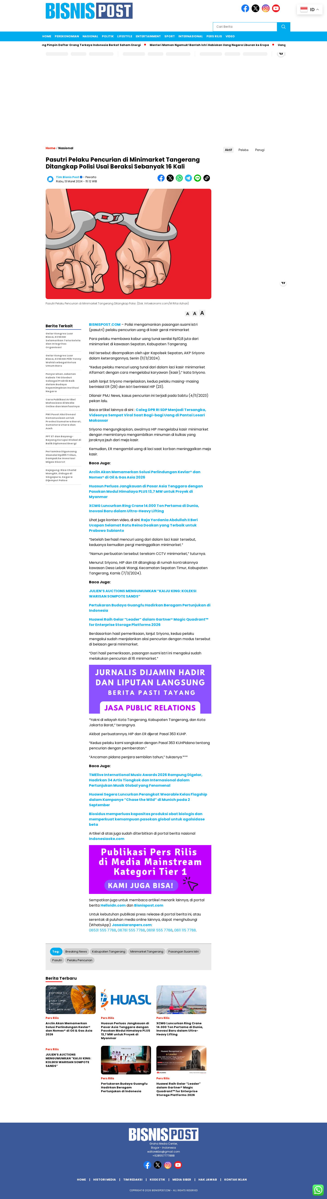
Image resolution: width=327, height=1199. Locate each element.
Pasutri (57, 960)
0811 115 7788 (185, 930)
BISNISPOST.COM (105, 324)
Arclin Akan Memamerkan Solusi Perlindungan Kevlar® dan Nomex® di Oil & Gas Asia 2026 (144, 474)
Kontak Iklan (235, 1179)
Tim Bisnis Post (67, 177)
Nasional (90, 36)
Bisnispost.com (148, 905)
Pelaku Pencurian (79, 960)
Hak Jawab (207, 1179)
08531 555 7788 (102, 930)
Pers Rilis (214, 36)
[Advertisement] (163, 105)
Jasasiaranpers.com (131, 924)
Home (46, 36)
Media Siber (181, 1179)
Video (230, 36)
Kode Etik (157, 1179)
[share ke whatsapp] (180, 180)
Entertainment (148, 36)
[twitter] (256, 11)
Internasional (190, 36)
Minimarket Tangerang (146, 951)
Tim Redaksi (132, 1179)
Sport (169, 36)
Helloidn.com (113, 905)
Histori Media (104, 1179)
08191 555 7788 (160, 930)
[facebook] (246, 11)
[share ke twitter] (171, 180)
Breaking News (76, 951)
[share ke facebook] (162, 180)
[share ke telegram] (189, 180)
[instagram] (266, 11)
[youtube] (276, 11)
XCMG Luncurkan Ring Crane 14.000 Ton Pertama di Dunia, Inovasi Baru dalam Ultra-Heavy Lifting (144, 508)
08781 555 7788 (131, 930)
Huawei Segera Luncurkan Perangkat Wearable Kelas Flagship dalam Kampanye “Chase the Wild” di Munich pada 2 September (148, 800)
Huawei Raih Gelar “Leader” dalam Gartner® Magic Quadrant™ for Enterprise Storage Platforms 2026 (148, 622)
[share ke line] (198, 180)
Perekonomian (67, 36)
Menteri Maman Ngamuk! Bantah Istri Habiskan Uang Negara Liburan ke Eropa (188, 45)
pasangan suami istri (183, 951)
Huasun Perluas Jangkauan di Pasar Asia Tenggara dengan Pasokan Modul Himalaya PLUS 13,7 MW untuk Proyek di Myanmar (146, 491)
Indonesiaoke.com (106, 838)
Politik (108, 36)
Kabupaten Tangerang (108, 951)
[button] (187, 313)
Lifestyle (124, 36)
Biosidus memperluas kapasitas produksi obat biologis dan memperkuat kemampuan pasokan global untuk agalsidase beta (147, 819)
